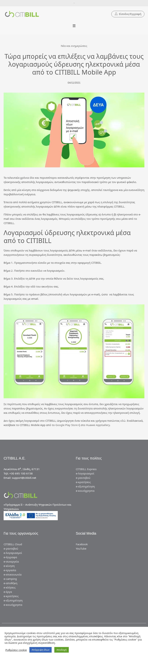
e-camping (10, 579)
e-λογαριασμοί (85, 473)
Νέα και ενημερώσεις (74, 46)
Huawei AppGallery (98, 425)
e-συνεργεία (11, 561)
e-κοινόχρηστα (85, 490)
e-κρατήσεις (83, 482)
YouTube (81, 548)
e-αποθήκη (10, 583)
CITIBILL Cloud (13, 544)
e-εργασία (10, 570)
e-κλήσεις (10, 587)
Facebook (82, 544)
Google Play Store (66, 425)
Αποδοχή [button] (61, 649)
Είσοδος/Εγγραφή (130, 14)
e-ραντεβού (83, 477)
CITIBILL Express (86, 469)
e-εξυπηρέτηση (85, 486)
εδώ (122, 420)
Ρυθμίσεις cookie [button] (16, 650)
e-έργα (8, 592)
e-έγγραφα (10, 557)
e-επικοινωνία (12, 574)
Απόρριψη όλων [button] (40, 649)
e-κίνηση (9, 566)
